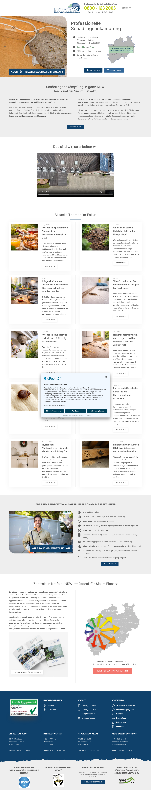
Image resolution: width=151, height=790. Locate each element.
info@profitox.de (89, 713)
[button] (126, 8)
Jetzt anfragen (115, 70)
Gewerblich (81, 47)
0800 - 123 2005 (95, 70)
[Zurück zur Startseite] (67, 8)
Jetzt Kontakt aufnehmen (114, 671)
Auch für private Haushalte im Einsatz (37, 71)
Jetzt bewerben (110, 564)
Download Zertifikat (94, 782)
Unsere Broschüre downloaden (29, 672)
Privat (92, 47)
